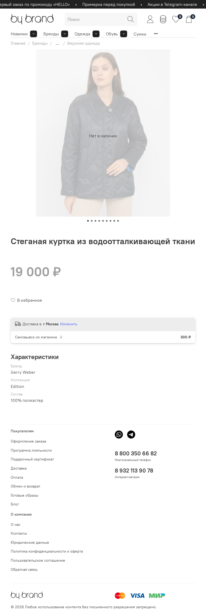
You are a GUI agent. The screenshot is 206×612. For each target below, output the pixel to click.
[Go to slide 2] (92, 221)
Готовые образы (24, 495)
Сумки (140, 34)
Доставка (19, 468)
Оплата (17, 477)
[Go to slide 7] (110, 221)
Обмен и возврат (25, 486)
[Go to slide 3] (95, 221)
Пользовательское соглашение (38, 560)
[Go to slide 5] (103, 221)
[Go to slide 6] (107, 221)
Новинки (19, 33)
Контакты (19, 533)
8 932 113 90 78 (134, 470)
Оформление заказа (28, 441)
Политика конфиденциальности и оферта (47, 551)
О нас (15, 524)
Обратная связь (24, 569)
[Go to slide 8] (114, 221)
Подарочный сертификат (32, 459)
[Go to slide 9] (118, 221)
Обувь (112, 33)
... (57, 43)
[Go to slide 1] (88, 221)
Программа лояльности (31, 450)
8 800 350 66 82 (136, 453)
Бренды (51, 33)
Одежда (82, 33)
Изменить (68, 324)
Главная (18, 43)
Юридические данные (30, 542)
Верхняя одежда (83, 43)
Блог (15, 504)
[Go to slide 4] (99, 221)
